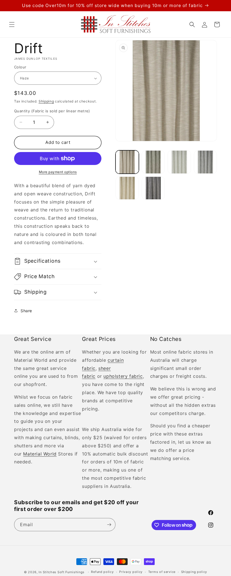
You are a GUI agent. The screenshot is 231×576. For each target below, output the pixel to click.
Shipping (46, 101)
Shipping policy (194, 572)
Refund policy (102, 572)
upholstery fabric (123, 376)
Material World (39, 454)
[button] (12, 24)
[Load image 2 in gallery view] (153, 162)
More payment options (58, 172)
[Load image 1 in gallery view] (127, 162)
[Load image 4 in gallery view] (205, 162)
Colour (20, 67)
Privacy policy (131, 572)
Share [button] (26, 310)
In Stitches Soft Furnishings (62, 572)
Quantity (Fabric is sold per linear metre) (52, 111)
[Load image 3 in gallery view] (179, 162)
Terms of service (162, 572)
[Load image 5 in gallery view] (127, 188)
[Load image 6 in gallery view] (153, 188)
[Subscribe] (109, 524)
